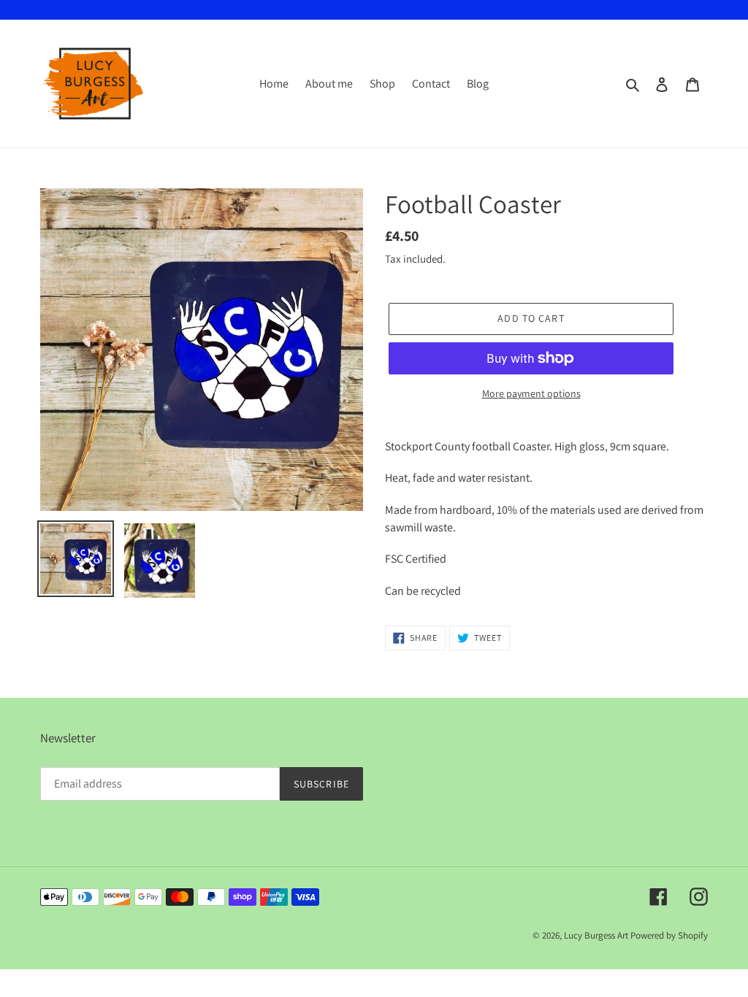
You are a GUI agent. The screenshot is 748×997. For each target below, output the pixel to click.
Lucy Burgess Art (596, 935)
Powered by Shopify (669, 935)
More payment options (531, 393)
